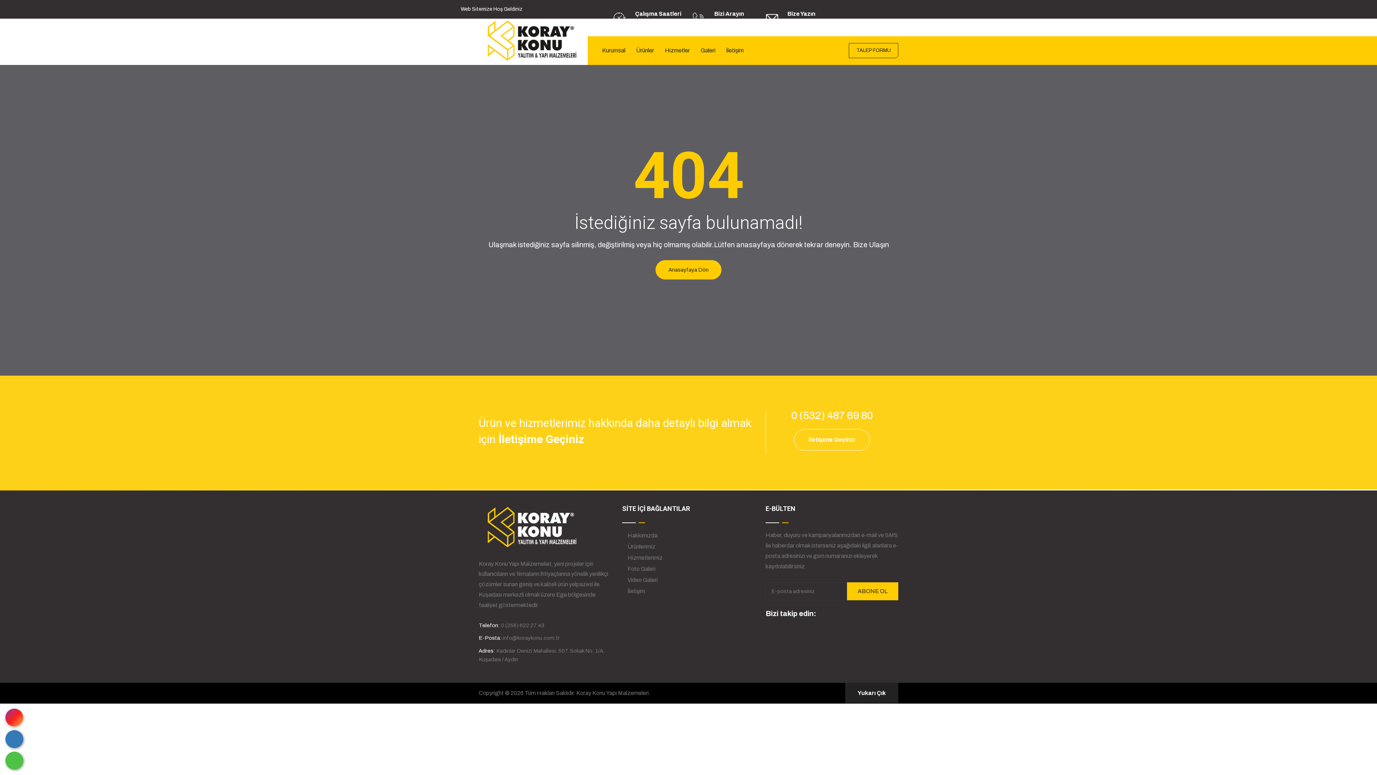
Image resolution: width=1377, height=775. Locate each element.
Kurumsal (613, 50)
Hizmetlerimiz (644, 558)
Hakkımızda (642, 535)
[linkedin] (838, 614)
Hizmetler (677, 50)
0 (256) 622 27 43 (734, 22)
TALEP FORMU (873, 50)
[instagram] (825, 614)
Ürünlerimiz (641, 547)
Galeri (708, 50)
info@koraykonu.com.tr (814, 22)
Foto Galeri (641, 569)
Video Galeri (642, 580)
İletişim (735, 50)
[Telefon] (14, 739)
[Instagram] (14, 718)
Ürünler (645, 50)
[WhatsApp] (14, 761)
